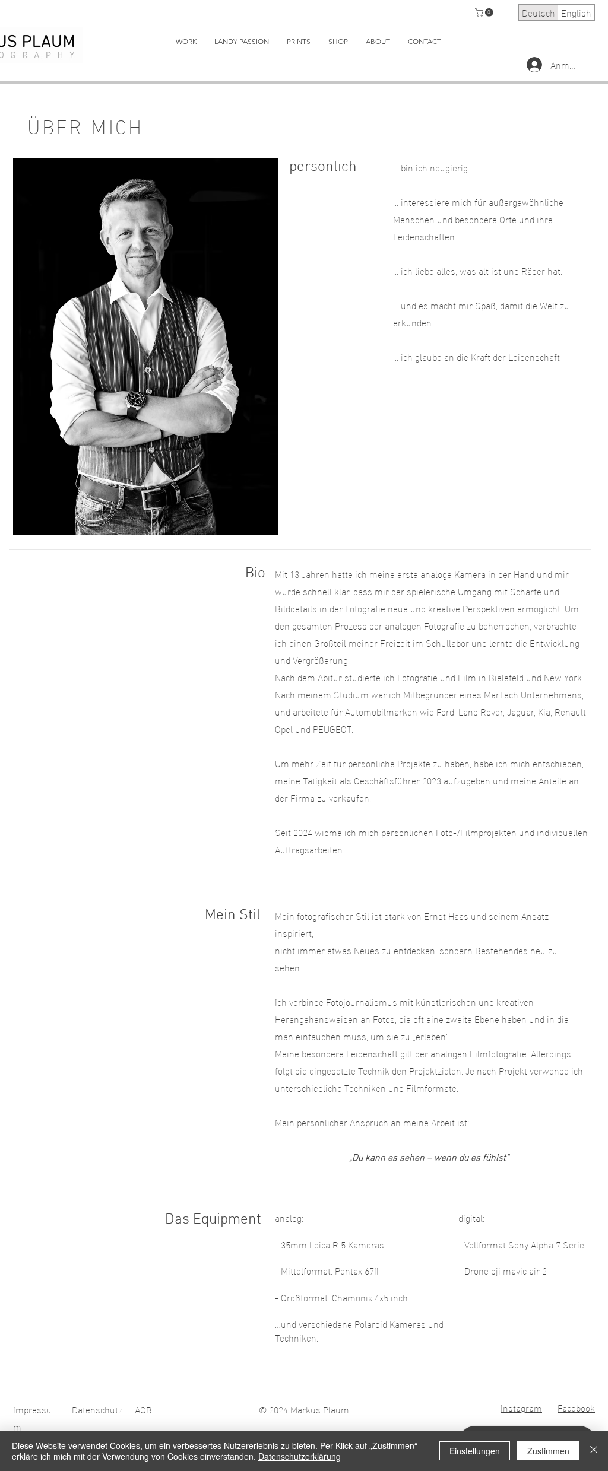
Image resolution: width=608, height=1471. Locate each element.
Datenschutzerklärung (299, 1456)
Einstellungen (474, 1451)
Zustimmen (548, 1451)
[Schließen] (594, 1451)
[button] (485, 12)
